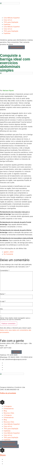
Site (1, 309)
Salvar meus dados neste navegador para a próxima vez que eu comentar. (15, 318)
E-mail (3, 301)
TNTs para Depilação (11, 22)
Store (3, 455)
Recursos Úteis (9, 413)
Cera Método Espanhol (12, 18)
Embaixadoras (9, 408)
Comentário (4, 270)
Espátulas (7, 24)
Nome (2, 294)
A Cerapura (8, 406)
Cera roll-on (8, 20)
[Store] (2, 450)
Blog (5, 411)
